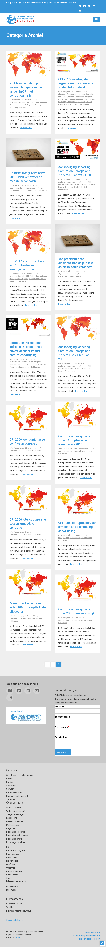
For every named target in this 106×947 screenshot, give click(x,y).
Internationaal (41, 102)
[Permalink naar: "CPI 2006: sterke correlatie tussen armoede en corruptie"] (28, 499)
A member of (16, 711)
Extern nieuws (83, 274)
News (86, 99)
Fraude (71, 97)
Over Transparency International (20, 775)
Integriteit (88, 97)
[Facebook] (80, 6)
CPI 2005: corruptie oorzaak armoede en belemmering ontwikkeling (77, 527)
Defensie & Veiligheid (15, 850)
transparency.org (13, 3)
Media (72, 99)
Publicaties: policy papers (17, 835)
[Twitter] (84, 6)
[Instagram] (80, 10)
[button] (96, 19)
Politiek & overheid (14, 871)
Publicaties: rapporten (15, 832)
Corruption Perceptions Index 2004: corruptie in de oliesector (28, 607)
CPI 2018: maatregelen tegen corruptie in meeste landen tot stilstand (75, 83)
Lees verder (26, 127)
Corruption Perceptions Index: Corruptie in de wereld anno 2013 (74, 440)
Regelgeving (11, 818)
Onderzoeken (72, 102)
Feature (32, 102)
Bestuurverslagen (14, 792)
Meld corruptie (12, 825)
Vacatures (10, 799)
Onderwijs (10, 868)
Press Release (63, 104)
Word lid (9, 907)
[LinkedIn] (89, 6)
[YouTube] (94, 6)
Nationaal (13, 105)
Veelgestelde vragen (15, 814)
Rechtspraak (85, 104)
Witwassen (22, 108)
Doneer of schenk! (14, 904)
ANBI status (11, 785)
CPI (27, 102)
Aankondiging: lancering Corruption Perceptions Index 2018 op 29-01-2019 (76, 171)
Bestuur (9, 778)
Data (8, 847)
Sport (8, 878)
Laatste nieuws (13, 886)
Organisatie (14, 281)
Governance (79, 97)
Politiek (89, 102)
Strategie (10, 782)
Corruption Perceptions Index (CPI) (37, 3)
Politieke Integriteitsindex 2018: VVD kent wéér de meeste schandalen (27, 177)
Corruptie (21, 102)
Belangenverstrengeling (76, 94)
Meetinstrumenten (14, 821)
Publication (74, 104)
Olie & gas (10, 864)
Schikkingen (38, 105)
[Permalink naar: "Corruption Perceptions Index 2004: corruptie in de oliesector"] (28, 583)
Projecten (10, 828)
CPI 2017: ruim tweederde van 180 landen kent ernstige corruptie (27, 265)
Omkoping (29, 105)
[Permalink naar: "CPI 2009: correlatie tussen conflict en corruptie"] (28, 419)
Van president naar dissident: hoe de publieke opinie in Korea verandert (76, 263)
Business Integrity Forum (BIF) (19, 911)
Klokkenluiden (60, 3)
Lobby (72, 3)
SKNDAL (17, 937)
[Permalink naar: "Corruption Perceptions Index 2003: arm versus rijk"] (77, 588)
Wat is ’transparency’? (15, 811)
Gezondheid (11, 857)
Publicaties (35, 367)
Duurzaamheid (12, 854)
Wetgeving (14, 108)
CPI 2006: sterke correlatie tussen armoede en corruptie (28, 523)
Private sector (12, 875)
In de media (11, 890)
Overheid (81, 102)
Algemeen (13, 102)
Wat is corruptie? (13, 807)
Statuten (10, 789)
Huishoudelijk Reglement (17, 796)
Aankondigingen (64, 182)
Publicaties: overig (14, 839)
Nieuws (21, 105)
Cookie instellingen (14, 920)
